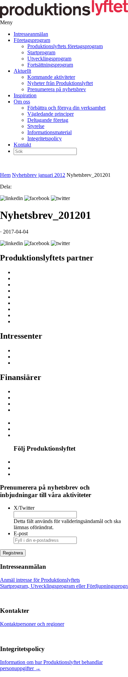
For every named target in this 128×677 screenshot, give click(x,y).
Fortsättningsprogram (50, 65)
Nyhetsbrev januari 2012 (38, 175)
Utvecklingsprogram (49, 58)
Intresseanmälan (31, 34)
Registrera (13, 552)
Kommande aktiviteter (51, 77)
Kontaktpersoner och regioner (32, 624)
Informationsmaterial (49, 132)
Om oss (22, 101)
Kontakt (22, 144)
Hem (5, 175)
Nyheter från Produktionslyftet (60, 83)
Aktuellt (22, 71)
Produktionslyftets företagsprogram (65, 46)
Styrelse (35, 126)
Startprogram (41, 52)
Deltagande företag (47, 120)
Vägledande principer (50, 114)
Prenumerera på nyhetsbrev (56, 89)
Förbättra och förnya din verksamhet (66, 108)
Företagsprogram (32, 40)
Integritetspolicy (44, 138)
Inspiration (25, 95)
